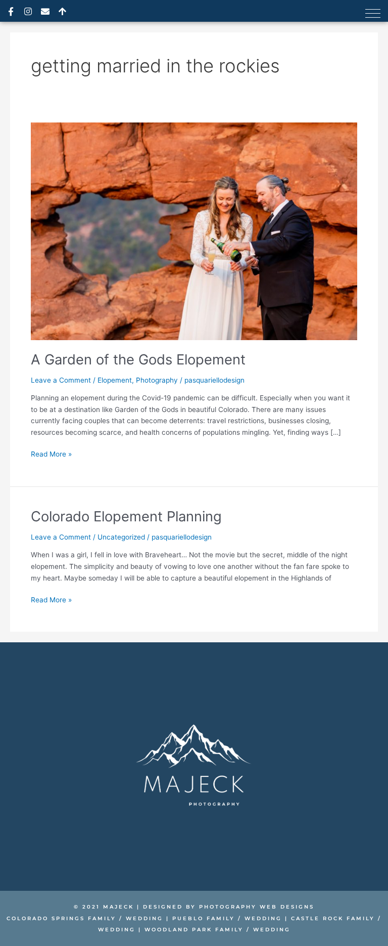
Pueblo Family (203, 918)
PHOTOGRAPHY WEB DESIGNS (256, 906)
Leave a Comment (61, 380)
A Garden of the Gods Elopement (138, 359)
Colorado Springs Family (61, 918)
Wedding (144, 918)
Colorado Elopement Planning (126, 516)
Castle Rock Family (333, 918)
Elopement (115, 380)
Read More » (51, 453)
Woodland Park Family (192, 929)
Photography (157, 380)
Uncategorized (121, 537)
